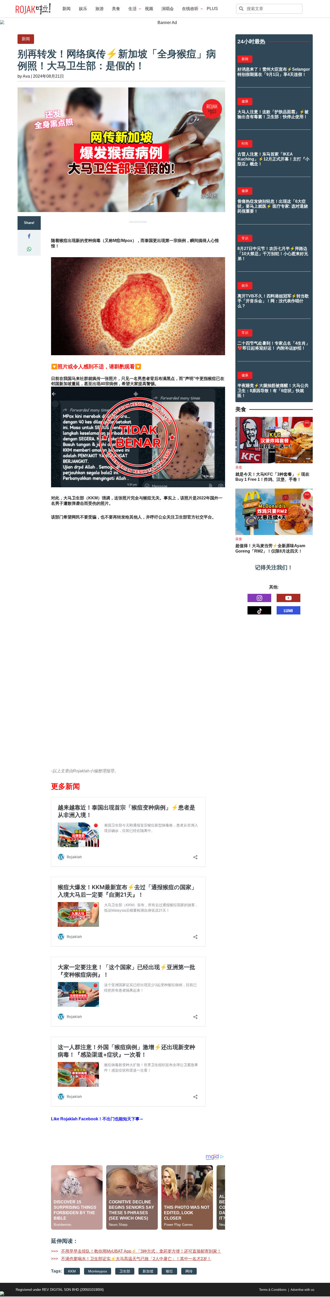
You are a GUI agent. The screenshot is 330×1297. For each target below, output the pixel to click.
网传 (189, 1271)
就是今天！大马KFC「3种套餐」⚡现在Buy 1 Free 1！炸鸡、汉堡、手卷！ (272, 477)
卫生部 (124, 1271)
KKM (72, 1271)
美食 (116, 8)
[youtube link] (288, 598)
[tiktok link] (259, 610)
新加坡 (148, 1271)
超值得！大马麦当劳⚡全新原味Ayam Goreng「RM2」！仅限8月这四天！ (270, 548)
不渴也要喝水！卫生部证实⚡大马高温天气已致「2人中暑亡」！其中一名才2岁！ (136, 1259)
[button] (29, 236)
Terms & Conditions (272, 1290)
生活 (132, 8)
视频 (149, 8)
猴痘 (169, 1271)
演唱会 (167, 8)
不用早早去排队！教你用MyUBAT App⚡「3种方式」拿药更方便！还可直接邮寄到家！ (141, 1251)
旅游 (99, 8)
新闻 (66, 8)
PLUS (212, 8)
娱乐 (83, 8)
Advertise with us (302, 1290)
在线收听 (190, 8)
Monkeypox (97, 1271)
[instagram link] (259, 598)
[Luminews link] (288, 610)
